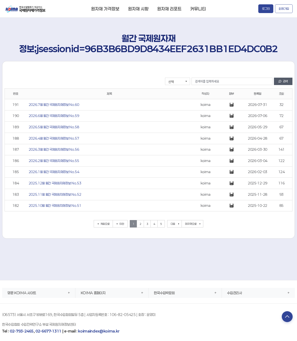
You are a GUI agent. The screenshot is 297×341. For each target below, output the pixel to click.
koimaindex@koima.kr (98, 331)
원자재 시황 (138, 8)
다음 (173, 223)
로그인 (266, 8)
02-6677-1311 (48, 331)
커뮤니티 (198, 8)
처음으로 (105, 223)
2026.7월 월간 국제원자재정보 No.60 (54, 105)
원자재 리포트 (169, 8)
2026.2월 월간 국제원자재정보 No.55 (54, 161)
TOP (287, 316)
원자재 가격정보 (105, 8)
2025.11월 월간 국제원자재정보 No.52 (55, 194)
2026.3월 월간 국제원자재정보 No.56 (54, 149)
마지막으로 (191, 223)
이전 (121, 223)
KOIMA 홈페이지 (93, 293)
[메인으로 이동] (25, 8)
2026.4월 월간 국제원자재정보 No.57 (54, 138)
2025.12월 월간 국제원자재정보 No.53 (55, 183)
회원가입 (284, 8)
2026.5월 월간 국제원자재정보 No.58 (54, 127)
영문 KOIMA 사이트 (21, 293)
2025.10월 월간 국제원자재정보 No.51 (55, 205)
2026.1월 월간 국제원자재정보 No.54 (54, 172)
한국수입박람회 (164, 293)
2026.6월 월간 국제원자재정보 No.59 (54, 116)
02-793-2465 (21, 331)
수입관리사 (234, 293)
